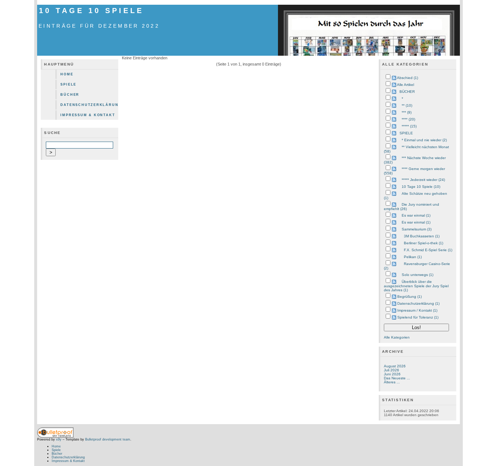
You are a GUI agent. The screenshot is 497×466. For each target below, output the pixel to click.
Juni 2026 (392, 374)
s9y (58, 439)
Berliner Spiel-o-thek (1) (423, 243)
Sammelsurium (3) (417, 229)
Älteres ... (392, 382)
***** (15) (409, 126)
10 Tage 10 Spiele (91, 11)
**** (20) (408, 119)
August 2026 (395, 366)
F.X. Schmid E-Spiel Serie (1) (428, 250)
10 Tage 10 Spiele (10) (421, 187)
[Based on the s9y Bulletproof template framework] (55, 436)
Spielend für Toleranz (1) (417, 317)
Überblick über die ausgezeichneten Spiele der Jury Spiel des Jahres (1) (416, 286)
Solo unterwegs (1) (417, 275)
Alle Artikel (405, 85)
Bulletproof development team (107, 439)
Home (66, 74)
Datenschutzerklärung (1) (418, 303)
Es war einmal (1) (416, 215)
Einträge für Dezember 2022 (99, 26)
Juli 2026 (391, 370)
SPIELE (406, 133)
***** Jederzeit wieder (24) (423, 180)
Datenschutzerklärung (89, 105)
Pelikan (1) (413, 257)
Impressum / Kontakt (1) (417, 310)
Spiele (68, 84)
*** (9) (406, 112)
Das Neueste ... (397, 378)
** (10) (407, 105)
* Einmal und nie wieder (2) (424, 140)
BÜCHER (407, 92)
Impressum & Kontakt (87, 115)
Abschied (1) (407, 78)
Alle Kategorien (397, 337)
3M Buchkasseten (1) (422, 236)
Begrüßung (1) (409, 297)
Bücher (69, 94)
